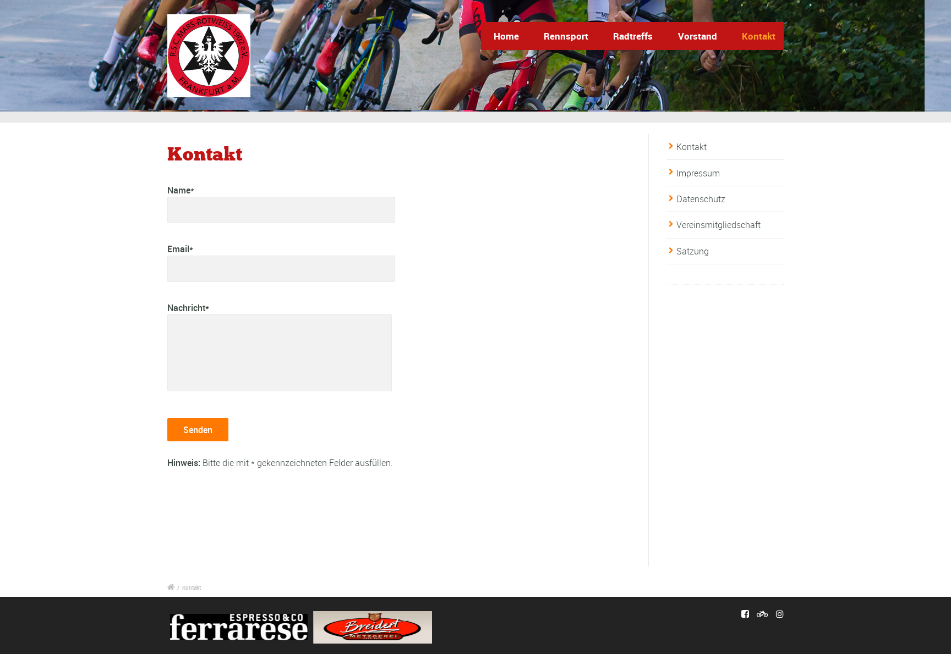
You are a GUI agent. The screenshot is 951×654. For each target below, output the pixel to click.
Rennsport (566, 36)
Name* (180, 190)
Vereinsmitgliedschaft (718, 225)
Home (506, 36)
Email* (180, 249)
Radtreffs (633, 36)
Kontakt (758, 36)
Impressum (698, 173)
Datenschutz (700, 199)
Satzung (692, 251)
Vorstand (697, 36)
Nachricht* (188, 308)
